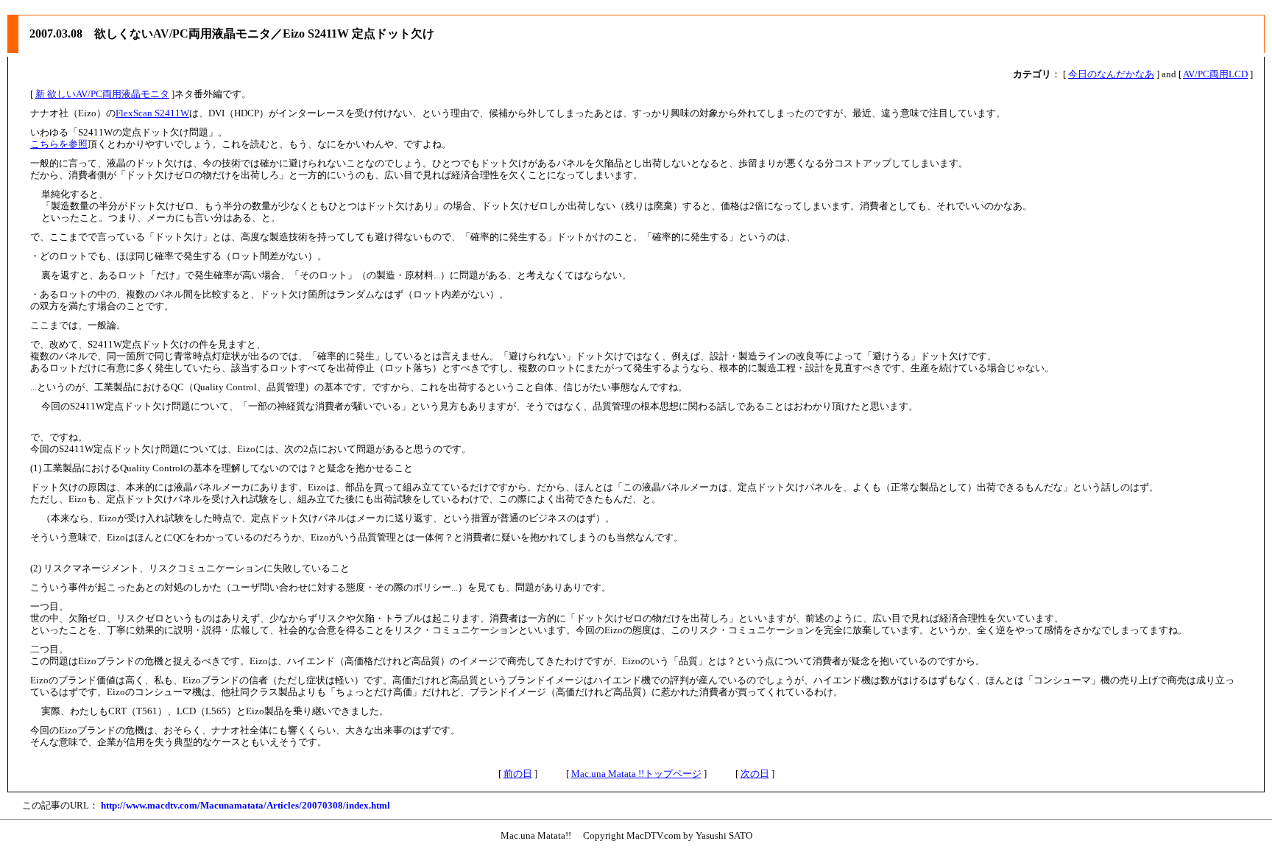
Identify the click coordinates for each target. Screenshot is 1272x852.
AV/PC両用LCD (1215, 74)
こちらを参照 (59, 143)
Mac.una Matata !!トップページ (636, 773)
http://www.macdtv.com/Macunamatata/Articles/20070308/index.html (245, 805)
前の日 (518, 773)
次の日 (755, 773)
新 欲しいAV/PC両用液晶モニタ (102, 93)
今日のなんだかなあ (1111, 74)
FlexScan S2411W (152, 113)
